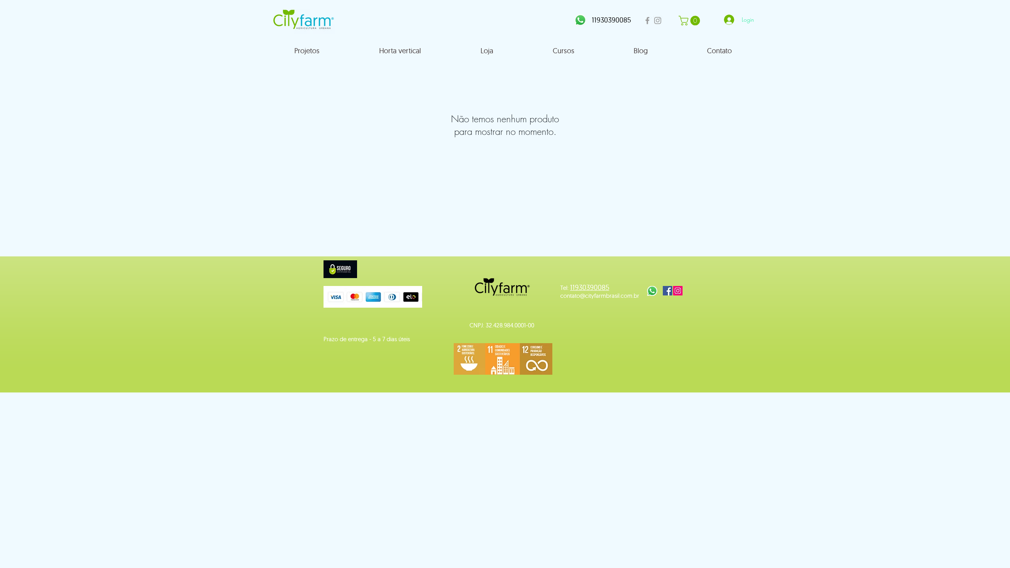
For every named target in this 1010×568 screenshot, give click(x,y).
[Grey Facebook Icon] (647, 20)
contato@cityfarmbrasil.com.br (599, 295)
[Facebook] (667, 290)
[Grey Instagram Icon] (657, 20)
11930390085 (611, 19)
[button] (690, 20)
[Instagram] (678, 290)
